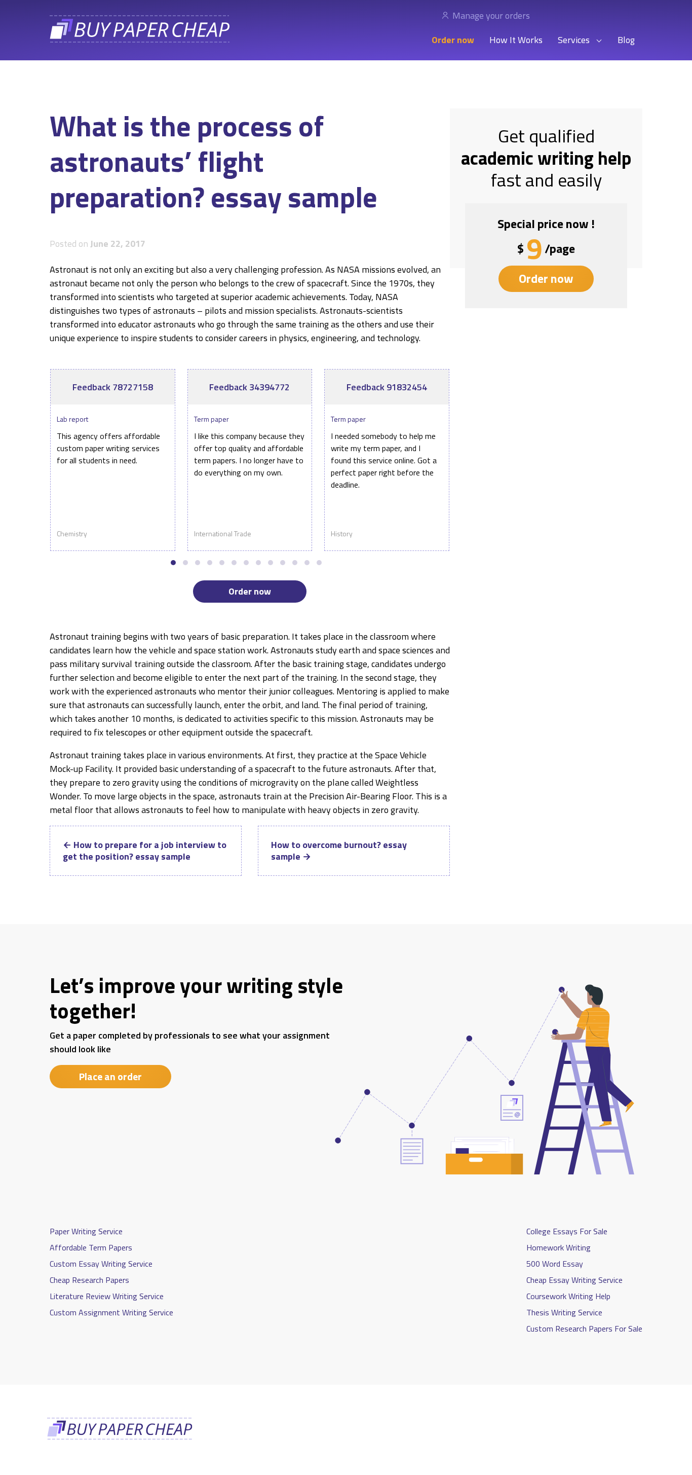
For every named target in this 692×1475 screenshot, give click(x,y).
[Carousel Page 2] (185, 562)
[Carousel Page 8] (258, 562)
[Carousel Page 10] (282, 562)
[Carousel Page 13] (319, 562)
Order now (453, 40)
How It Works (516, 40)
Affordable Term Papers (91, 1247)
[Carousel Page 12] (307, 562)
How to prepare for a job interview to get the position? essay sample (144, 850)
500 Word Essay (554, 1264)
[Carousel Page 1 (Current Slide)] (173, 562)
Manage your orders (491, 15)
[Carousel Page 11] (294, 562)
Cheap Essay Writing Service (574, 1280)
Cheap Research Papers (89, 1280)
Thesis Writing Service (564, 1312)
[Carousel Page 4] (209, 562)
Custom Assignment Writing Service (111, 1312)
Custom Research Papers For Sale (584, 1328)
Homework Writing (558, 1247)
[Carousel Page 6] (234, 562)
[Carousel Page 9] (270, 562)
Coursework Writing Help (568, 1296)
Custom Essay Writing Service (101, 1264)
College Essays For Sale (566, 1231)
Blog (626, 40)
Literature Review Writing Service (107, 1296)
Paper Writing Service (86, 1231)
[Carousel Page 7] (246, 562)
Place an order (110, 1076)
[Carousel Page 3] (197, 562)
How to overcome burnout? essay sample (339, 850)
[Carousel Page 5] (221, 562)
